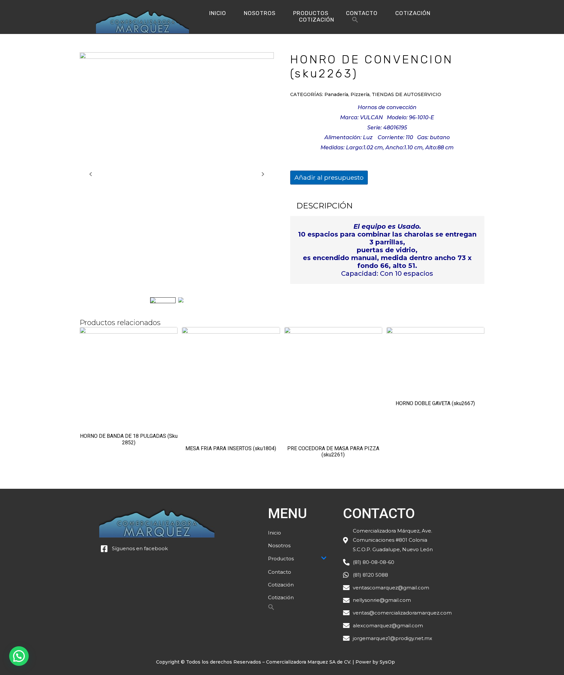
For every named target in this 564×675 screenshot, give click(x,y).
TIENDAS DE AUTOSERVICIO (406, 94)
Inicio (217, 13)
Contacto (362, 13)
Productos (310, 13)
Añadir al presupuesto (329, 177)
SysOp (387, 662)
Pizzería (360, 94)
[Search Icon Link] (355, 21)
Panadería (336, 94)
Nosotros (259, 13)
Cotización (413, 13)
